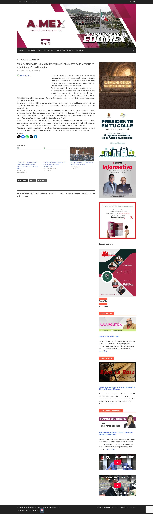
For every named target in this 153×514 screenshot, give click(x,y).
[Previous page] (101, 299)
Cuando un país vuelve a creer (109, 336)
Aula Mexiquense (55, 507)
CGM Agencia (35, 510)
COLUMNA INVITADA (65, 50)
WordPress (111, 507)
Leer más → (103, 351)
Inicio (19, 2)
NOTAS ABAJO (42, 180)
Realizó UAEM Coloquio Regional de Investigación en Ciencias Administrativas (54, 164)
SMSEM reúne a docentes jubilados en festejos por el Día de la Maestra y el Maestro (117, 388)
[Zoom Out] (101, 304)
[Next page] (105, 299)
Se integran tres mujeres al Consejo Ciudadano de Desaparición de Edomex (116, 433)
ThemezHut (132, 507)
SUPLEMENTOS (48, 50)
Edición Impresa (27, 2)
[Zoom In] (105, 304)
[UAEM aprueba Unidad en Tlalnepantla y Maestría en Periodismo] (82, 154)
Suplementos (38, 2)
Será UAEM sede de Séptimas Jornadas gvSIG (76, 193)
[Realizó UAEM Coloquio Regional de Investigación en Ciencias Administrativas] (56, 154)
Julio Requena (35, 71)
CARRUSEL (32, 180)
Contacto (80, 50)
